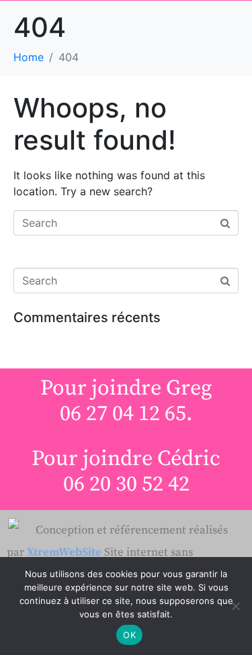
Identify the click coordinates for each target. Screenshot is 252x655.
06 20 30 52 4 (121, 484)
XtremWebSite (64, 552)
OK (129, 634)
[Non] (235, 606)
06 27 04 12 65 (123, 414)
